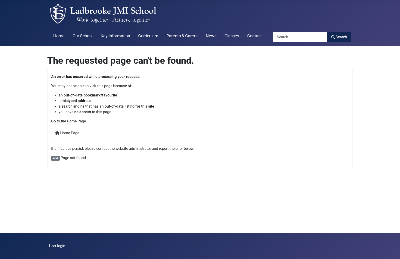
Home (59, 36)
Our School (83, 36)
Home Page (69, 133)
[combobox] (300, 37)
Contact (254, 36)
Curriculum (148, 36)
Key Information (115, 36)
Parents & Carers (181, 36)
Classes (232, 36)
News (211, 36)
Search (341, 37)
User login (57, 246)
